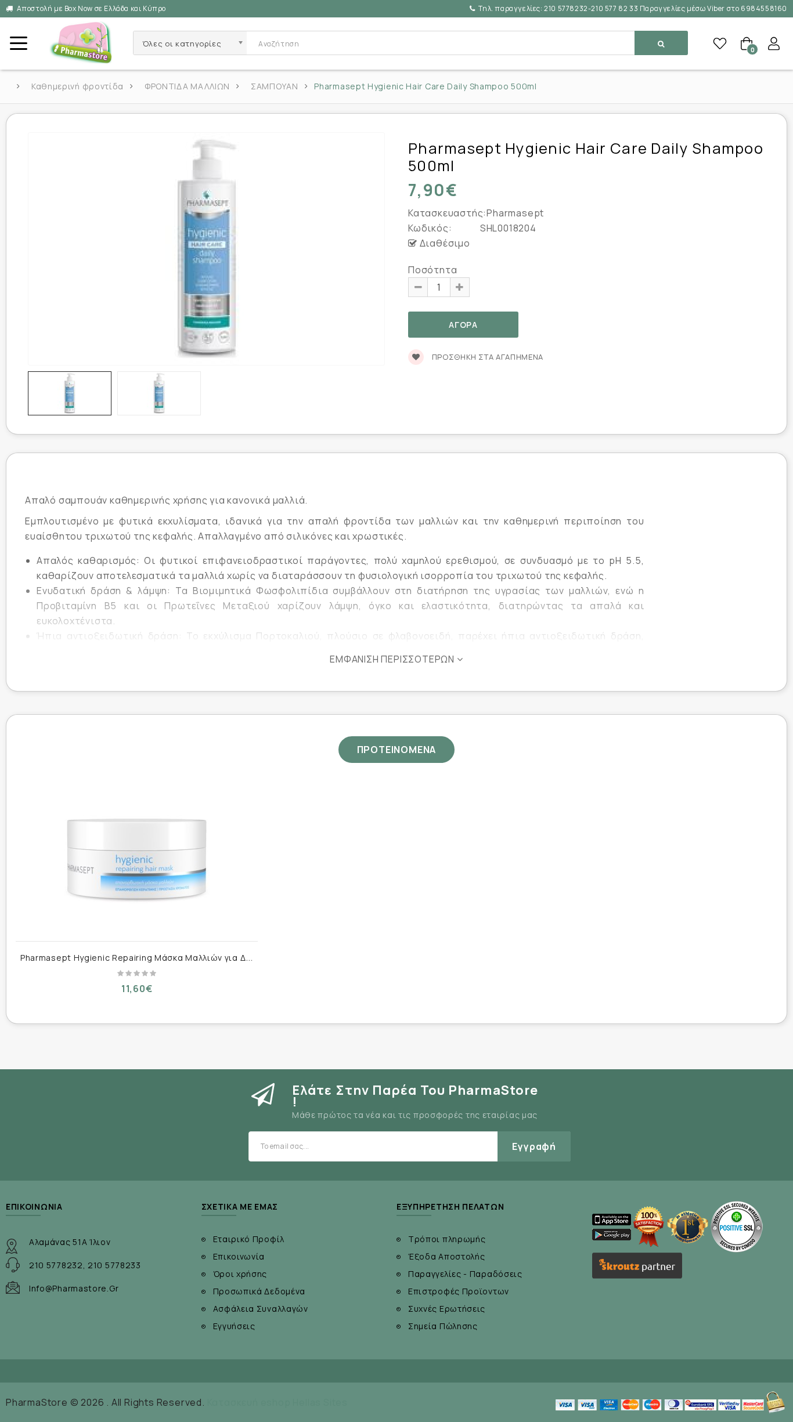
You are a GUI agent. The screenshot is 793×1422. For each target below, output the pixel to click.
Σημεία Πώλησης (443, 1325)
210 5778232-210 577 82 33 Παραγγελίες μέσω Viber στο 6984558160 (632, 8)
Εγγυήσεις (234, 1325)
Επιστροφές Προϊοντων (458, 1291)
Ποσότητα (432, 269)
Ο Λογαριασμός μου (773, 43)
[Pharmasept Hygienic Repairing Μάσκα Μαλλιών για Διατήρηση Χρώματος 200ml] (137, 859)
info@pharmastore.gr (73, 1288)
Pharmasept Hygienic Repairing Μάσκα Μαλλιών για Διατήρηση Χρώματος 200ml (190, 957)
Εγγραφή (534, 1146)
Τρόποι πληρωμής (447, 1238)
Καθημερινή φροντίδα (77, 86)
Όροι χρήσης (240, 1273)
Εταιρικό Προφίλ (249, 1238)
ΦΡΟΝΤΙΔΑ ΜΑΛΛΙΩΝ (187, 86)
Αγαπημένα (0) (719, 43)
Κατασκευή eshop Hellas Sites (277, 1402)
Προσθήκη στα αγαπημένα (486, 357)
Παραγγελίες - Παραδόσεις (465, 1273)
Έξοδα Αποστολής (446, 1256)
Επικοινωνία (239, 1256)
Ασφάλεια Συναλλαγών (260, 1308)
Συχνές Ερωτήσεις (446, 1308)
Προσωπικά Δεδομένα (259, 1291)
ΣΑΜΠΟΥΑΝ (274, 86)
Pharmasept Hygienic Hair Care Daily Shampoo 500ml (425, 86)
